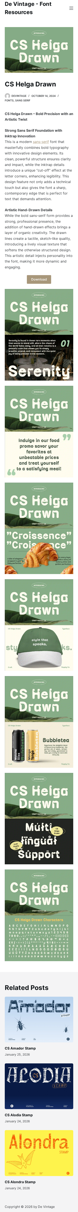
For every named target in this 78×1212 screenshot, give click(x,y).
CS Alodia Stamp (19, 1115)
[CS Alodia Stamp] (39, 1086)
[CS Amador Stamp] (39, 1019)
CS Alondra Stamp (20, 1182)
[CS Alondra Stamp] (39, 1153)
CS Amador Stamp (20, 1048)
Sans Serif (22, 100)
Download (39, 279)
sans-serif (41, 142)
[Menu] (71, 8)
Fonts (9, 100)
